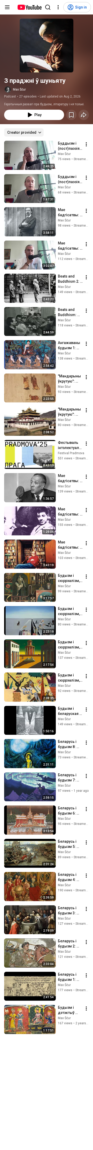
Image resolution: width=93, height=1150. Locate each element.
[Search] (48, 7)
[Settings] (58, 7)
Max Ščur (19, 89)
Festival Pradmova (71, 453)
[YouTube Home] (29, 7)
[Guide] (7, 7)
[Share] (84, 115)
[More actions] (86, 144)
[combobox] (24, 132)
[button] (46, 45)
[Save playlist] (71, 115)
